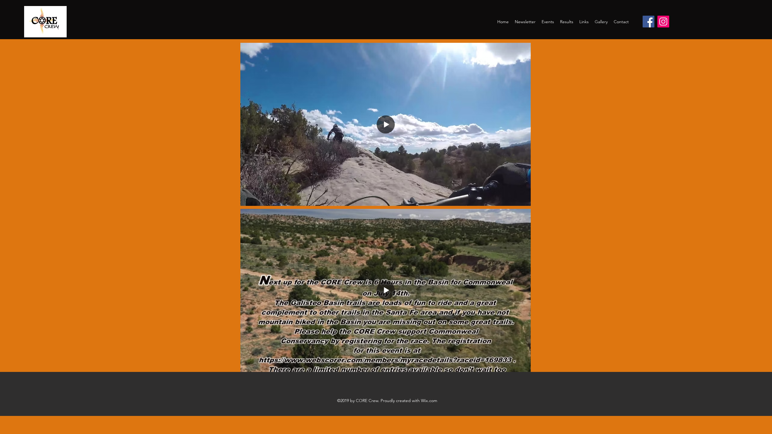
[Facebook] (648, 21)
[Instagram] (663, 21)
